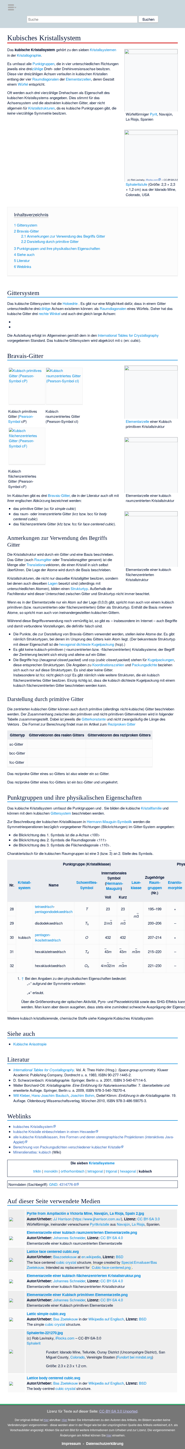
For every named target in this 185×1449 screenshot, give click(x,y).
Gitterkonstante (94, 718)
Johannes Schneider (69, 1237)
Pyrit (153, 114)
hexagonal (128, 1171)
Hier (64, 1420)
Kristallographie (29, 55)
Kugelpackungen (161, 659)
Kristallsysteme (102, 1163)
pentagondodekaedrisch (54, 911)
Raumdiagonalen (45, 79)
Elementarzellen (78, 79)
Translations (36, 564)
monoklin (51, 1171)
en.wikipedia (91, 1256)
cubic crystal (66, 1262)
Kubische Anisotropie (29, 1043)
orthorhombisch (73, 1171)
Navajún (123, 1224)
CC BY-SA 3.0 (148, 1218)
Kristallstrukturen (41, 107)
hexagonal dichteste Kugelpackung (86, 644)
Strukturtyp (79, 588)
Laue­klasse (136, 885)
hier (46, 1420)
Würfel (23, 84)
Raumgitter (43, 559)
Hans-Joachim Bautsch (50, 1095)
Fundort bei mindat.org (134, 1357)
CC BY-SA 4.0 (111, 1237)
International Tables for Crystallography (128, 335)
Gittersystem (61, 813)
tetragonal (95, 1171)
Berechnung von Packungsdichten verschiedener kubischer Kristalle (66, 1146)
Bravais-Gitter (59, 495)
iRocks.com (152, 179)
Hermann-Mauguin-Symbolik (109, 821)
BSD (119, 1256)
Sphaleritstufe (136, 184)
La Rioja (138, 1224)
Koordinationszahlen (108, 664)
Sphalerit (33, 1343)
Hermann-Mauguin (114, 886)
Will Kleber (21, 1095)
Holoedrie (70, 303)
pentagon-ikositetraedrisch (48, 937)
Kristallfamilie (151, 807)
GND (53, 1184)
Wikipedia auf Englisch (106, 1318)
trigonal (111, 1171)
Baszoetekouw (65, 1256)
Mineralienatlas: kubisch (32, 1151)
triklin (37, 1171)
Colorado (77, 1357)
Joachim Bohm (82, 1095)
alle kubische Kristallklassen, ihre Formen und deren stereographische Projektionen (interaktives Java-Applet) (93, 1139)
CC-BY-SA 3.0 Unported (118, 1411)
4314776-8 (67, 1184)
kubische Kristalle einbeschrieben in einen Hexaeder (54, 1131)
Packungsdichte (144, 664)
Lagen (53, 583)
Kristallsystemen (103, 49)
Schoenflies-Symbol (86, 885)
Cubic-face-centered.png (111, 1267)
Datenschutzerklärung (104, 1443)
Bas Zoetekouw (65, 1318)
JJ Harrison (62, 1218)
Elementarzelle (137, 421)
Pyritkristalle (99, 1224)
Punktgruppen (43, 63)
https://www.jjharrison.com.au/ (97, 1218)
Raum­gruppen (155, 885)
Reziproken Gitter (121, 724)
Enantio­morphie (175, 885)
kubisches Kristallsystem (33, 1126)
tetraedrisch (44, 906)
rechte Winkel (49, 313)
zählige (37, 68)
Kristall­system (24, 885)
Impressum (71, 1443)
